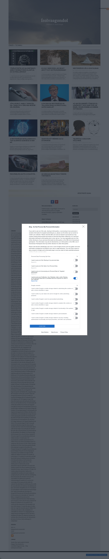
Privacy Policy (64, 332)
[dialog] (54, 279)
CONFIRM (42, 326)
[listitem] (54, 256)
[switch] (75, 260)
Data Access (54, 332)
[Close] (84, 227)
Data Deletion (45, 332)
